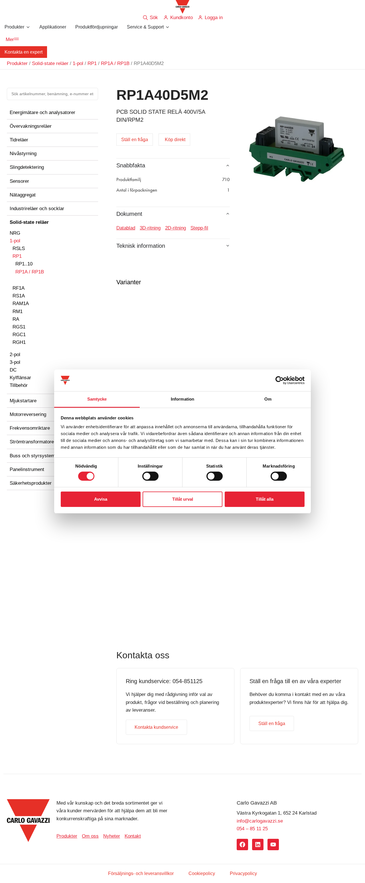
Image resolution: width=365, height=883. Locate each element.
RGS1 (19, 327)
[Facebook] (242, 844)
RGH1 (19, 342)
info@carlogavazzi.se (260, 821)
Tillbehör (19, 385)
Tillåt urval (182, 499)
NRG (15, 233)
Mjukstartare (23, 400)
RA (16, 319)
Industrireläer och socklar (37, 208)
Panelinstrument (27, 469)
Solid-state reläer (50, 63)
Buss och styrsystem (32, 455)
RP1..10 (24, 264)
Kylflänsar (20, 377)
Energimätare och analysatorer (42, 112)
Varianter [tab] (128, 282)
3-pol (15, 362)
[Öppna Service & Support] (167, 27)
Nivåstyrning (23, 153)
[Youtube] (273, 844)
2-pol (15, 354)
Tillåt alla (264, 499)
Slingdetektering (27, 167)
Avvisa (100, 499)
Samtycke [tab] (97, 399)
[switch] (150, 476)
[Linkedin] (257, 844)
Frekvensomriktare (30, 428)
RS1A (19, 296)
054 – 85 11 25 (252, 828)
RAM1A (21, 303)
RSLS (19, 248)
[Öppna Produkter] (28, 27)
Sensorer (19, 181)
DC (13, 370)
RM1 (18, 311)
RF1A (19, 288)
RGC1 (19, 334)
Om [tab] (267, 399)
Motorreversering (28, 414)
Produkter (17, 63)
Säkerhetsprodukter (31, 483)
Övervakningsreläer (31, 126)
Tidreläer (19, 140)
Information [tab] (182, 399)
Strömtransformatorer (33, 441)
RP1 (92, 63)
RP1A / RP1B (115, 63)
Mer (10, 39)
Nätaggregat (23, 195)
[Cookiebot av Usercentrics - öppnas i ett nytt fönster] (280, 380)
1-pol (78, 63)
